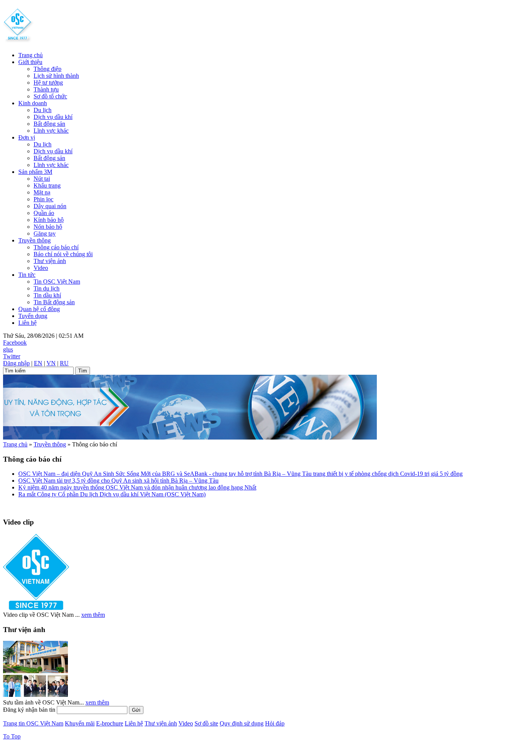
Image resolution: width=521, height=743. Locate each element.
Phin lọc (43, 199)
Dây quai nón (50, 206)
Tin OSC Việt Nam (57, 281)
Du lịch (42, 110)
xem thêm (93, 614)
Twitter (11, 356)
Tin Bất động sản (54, 302)
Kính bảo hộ (49, 220)
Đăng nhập (16, 363)
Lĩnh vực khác (51, 130)
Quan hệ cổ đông (39, 309)
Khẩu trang (47, 185)
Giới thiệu (30, 62)
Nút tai (42, 178)
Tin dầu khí (47, 295)
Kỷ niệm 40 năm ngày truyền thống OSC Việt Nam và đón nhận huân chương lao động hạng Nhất (137, 487)
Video (41, 268)
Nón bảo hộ (48, 226)
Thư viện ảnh (50, 261)
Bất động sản (49, 123)
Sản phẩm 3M (35, 171)
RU (64, 363)
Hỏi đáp (275, 723)
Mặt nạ (42, 192)
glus (8, 349)
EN (38, 363)
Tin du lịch (46, 288)
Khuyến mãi (80, 723)
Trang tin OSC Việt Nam (33, 723)
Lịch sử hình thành (56, 75)
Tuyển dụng (32, 316)
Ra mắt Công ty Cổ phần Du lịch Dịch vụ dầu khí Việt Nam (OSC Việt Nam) (112, 494)
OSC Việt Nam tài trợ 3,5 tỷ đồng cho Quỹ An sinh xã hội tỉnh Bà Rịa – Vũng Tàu (118, 480)
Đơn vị (26, 137)
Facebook (15, 342)
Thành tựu (46, 89)
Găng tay (45, 233)
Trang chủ (30, 55)
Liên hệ (27, 322)
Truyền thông (34, 240)
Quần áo (44, 213)
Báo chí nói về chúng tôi (63, 254)
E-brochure (109, 723)
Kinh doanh (32, 103)
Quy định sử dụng (242, 723)
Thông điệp (47, 69)
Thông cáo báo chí (56, 247)
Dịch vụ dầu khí (53, 117)
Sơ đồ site (206, 723)
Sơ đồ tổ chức (50, 96)
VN (51, 363)
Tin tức (26, 274)
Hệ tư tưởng (48, 82)
